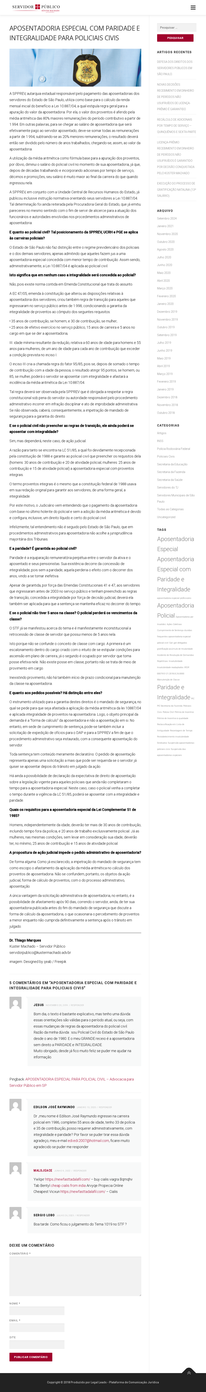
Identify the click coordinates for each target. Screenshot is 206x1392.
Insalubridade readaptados (170, 667)
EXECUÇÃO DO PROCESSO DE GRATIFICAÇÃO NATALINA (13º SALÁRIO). (176, 189)
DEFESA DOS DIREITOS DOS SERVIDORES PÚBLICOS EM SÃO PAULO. (175, 68)
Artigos (161, 433)
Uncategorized (166, 517)
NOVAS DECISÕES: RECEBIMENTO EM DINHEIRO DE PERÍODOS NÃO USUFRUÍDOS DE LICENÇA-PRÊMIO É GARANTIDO (175, 97)
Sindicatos (162, 743)
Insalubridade (175, 661)
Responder (77, 1005)
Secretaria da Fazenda (171, 472)
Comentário (20, 1253)
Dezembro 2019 (167, 311)
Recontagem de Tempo (181, 730)
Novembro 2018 (167, 405)
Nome (14, 1303)
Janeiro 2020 (165, 303)
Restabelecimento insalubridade (173, 736)
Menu (193, 7)
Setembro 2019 (167, 335)
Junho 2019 (164, 350)
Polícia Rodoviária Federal (173, 448)
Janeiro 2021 (165, 226)
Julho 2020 (164, 257)
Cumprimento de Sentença (170, 630)
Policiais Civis (166, 456)
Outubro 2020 (166, 241)
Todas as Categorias (170, 509)
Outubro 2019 (166, 327)
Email (15, 1320)
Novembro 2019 (167, 319)
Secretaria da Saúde (169, 479)
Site (12, 1337)
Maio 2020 (164, 272)
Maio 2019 (164, 358)
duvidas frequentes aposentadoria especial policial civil (174, 636)
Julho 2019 (164, 342)
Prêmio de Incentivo (184, 712)
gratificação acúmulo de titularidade (175, 649)
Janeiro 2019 (165, 389)
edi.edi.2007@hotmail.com (88, 1140)
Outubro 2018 (166, 412)
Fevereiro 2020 (166, 296)
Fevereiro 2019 (166, 381)
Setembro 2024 (167, 218)
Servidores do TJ (167, 487)
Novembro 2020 (167, 234)
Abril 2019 (163, 366)
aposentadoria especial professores (174, 598)
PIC (192, 698)
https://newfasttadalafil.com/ (67, 1179)
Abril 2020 (163, 280)
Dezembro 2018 (167, 397)
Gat (171, 643)
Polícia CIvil (168, 712)
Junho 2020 (164, 265)
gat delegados (180, 643)
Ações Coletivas (174, 624)
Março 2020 (165, 288)
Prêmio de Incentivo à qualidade (172, 718)
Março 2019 (165, 374)
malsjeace (43, 1170)
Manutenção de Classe (168, 679)
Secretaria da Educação (172, 464)
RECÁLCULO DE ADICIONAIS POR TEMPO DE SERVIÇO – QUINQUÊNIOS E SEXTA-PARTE (176, 126)
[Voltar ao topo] (189, 1373)
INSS (160, 441)
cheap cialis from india (68, 1185)
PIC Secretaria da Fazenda (169, 706)
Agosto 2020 (165, 249)
